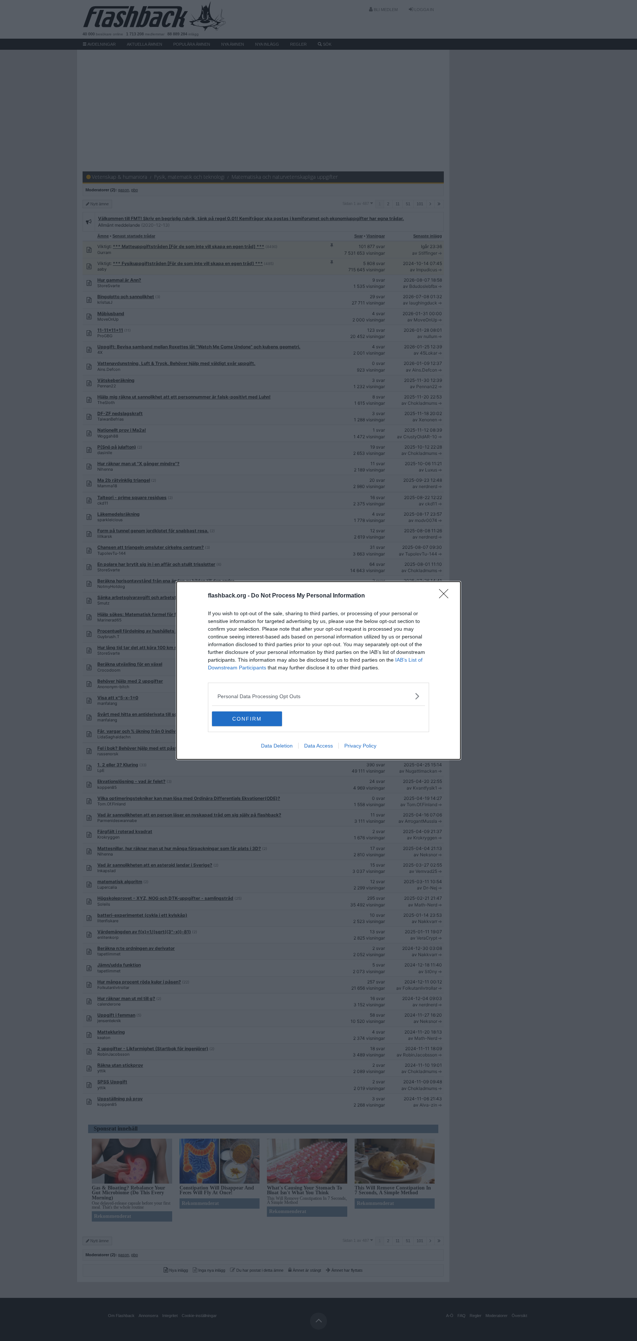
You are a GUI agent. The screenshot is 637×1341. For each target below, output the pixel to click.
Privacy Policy (360, 746)
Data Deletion (277, 746)
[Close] (446, 596)
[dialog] (318, 670)
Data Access (318, 746)
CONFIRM (247, 719)
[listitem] (318, 696)
